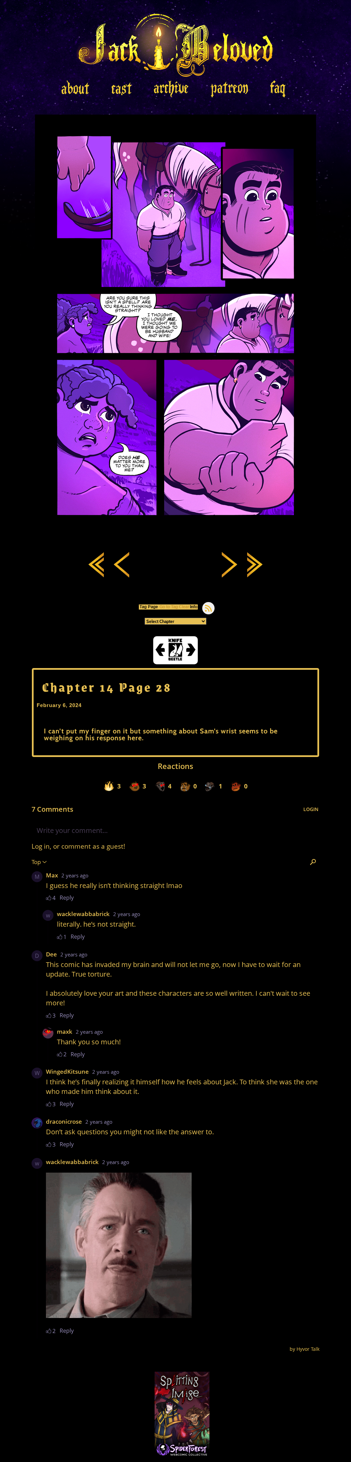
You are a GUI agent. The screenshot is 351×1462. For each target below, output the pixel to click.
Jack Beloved (175, 44)
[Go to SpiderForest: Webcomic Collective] (182, 1450)
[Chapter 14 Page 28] (175, 535)
